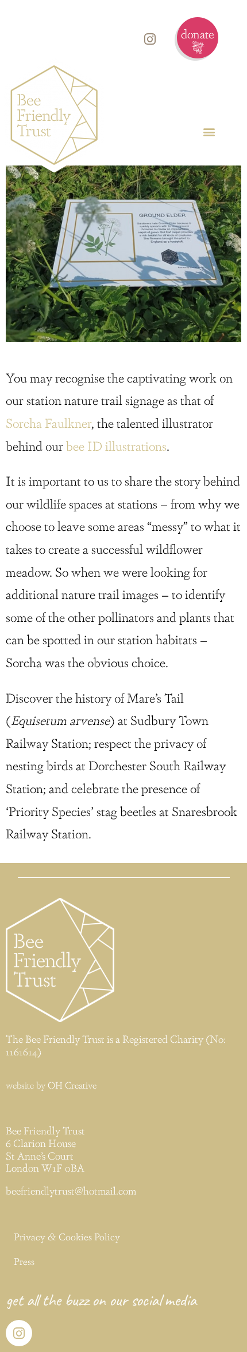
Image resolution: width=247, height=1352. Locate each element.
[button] (208, 131)
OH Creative (72, 1084)
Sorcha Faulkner (48, 422)
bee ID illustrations (116, 445)
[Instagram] (150, 39)
